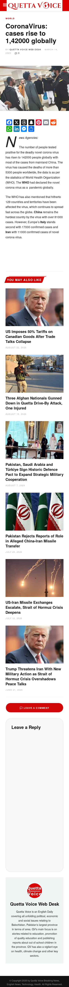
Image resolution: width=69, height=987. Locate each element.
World (10, 18)
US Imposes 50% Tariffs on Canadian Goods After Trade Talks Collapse (30, 336)
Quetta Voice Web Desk (25, 49)
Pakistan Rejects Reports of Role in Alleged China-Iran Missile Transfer (34, 540)
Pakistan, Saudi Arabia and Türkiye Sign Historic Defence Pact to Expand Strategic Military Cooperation (34, 472)
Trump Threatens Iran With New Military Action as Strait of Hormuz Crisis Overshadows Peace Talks (33, 676)
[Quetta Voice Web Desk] (34, 890)
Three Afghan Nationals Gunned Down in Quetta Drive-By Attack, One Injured (34, 403)
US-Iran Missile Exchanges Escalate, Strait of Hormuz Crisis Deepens (34, 607)
